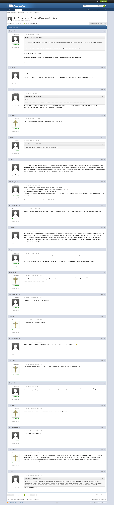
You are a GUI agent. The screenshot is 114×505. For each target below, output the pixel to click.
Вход (98, 1)
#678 (102, 427)
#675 (102, 360)
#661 (102, 31)
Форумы (18, 9)
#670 (102, 250)
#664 (102, 115)
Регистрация (103, 1)
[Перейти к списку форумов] (22, 5)
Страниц (17, 23)
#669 (102, 227)
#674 (102, 338)
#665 (102, 137)
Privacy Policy (103, 499)
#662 (102, 67)
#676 (102, 383)
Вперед (33, 23)
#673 (102, 316)
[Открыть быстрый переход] (105, 10)
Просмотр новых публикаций (95, 9)
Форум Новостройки (11, 499)
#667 (102, 181)
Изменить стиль (13, 502)
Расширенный (106, 5)
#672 (102, 294)
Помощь (21, 502)
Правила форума (96, 499)
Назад (11, 23)
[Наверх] (57, 503)
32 (20, 23)
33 (22, 23)
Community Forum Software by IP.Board (98, 502)
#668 (102, 205)
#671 (102, 272)
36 (28, 23)
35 (26, 23)
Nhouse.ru (11, 9)
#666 (102, 159)
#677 (102, 405)
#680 (102, 471)
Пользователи (27, 9)
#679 (102, 449)
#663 (102, 89)
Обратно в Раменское (101, 495)
